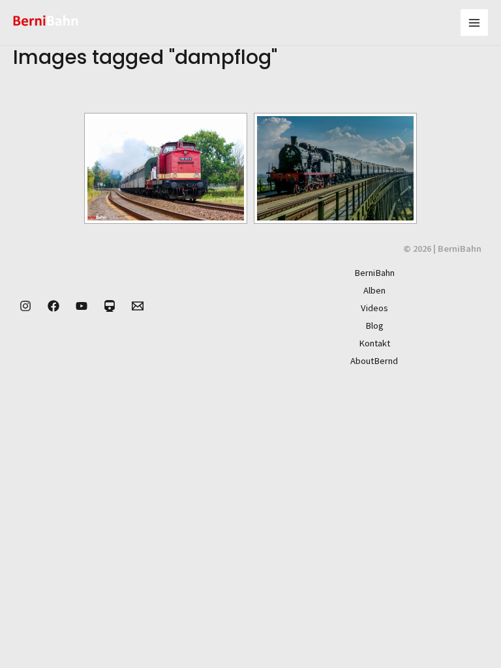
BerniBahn (374, 273)
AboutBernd (374, 361)
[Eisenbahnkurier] (109, 306)
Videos (374, 308)
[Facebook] (53, 306)
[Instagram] (25, 306)
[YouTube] (81, 306)
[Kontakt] (138, 306)
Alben (374, 290)
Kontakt (374, 343)
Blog (374, 325)
